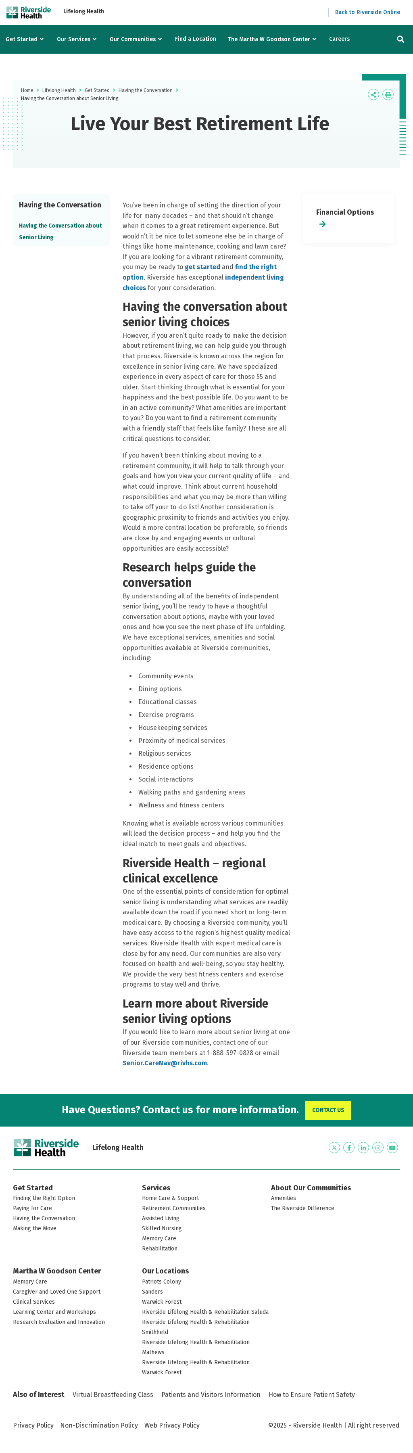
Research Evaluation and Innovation (59, 1322)
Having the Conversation (146, 90)
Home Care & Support (170, 1198)
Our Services (73, 39)
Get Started (22, 39)
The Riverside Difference (302, 1208)
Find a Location (195, 39)
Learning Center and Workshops (54, 1312)
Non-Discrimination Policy (99, 1425)
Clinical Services (34, 1301)
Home (27, 90)
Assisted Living (160, 1218)
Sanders (152, 1291)
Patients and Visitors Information (211, 1395)
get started (202, 267)
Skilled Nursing (162, 1228)
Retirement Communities (174, 1208)
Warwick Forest (161, 1301)
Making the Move (34, 1228)
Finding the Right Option (44, 1198)
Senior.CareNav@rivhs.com (165, 1063)
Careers (339, 39)
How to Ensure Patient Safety (312, 1395)
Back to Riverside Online (367, 12)
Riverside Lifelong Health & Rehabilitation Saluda (205, 1312)
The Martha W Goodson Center (269, 39)
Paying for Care (32, 1208)
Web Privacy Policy (172, 1425)
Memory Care (159, 1238)
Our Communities (133, 39)
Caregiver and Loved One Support (56, 1291)
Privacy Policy (33, 1425)
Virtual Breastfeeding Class (113, 1395)
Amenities (283, 1198)
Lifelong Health (83, 11)
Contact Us (328, 1110)
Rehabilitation (159, 1248)
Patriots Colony (161, 1281)
